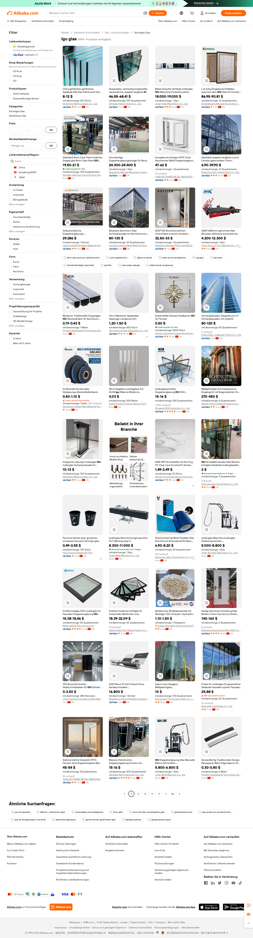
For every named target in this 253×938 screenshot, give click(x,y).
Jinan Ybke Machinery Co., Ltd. (171, 103)
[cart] (192, 13)
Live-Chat (160, 850)
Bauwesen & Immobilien (87, 32)
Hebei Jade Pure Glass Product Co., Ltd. (129, 630)
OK (51, 129)
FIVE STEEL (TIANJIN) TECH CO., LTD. (221, 335)
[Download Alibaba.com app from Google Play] (234, 907)
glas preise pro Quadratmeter (216, 812)
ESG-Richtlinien (15, 856)
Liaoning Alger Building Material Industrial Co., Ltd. (83, 245)
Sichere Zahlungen (66, 843)
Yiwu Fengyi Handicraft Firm (78, 552)
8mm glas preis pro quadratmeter (83, 257)
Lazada (123, 922)
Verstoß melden (163, 879)
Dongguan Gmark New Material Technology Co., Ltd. (83, 406)
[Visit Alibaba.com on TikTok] (240, 883)
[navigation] (33, 413)
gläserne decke (144, 257)
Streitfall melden (163, 856)
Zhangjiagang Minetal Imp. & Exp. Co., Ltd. (221, 103)
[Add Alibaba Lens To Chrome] (61, 907)
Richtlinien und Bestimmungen (72, 879)
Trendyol (160, 922)
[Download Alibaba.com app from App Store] (209, 907)
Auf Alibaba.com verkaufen (218, 843)
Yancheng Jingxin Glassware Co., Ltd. (128, 330)
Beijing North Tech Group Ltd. (78, 625)
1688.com (88, 922)
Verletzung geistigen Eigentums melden (172, 871)
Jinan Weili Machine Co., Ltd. (124, 555)
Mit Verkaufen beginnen (216, 850)
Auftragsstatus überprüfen (218, 856)
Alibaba (65, 32)
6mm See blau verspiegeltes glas (149, 812)
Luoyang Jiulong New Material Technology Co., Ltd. (129, 245)
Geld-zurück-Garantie (67, 850)
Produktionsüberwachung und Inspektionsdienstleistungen (72, 871)
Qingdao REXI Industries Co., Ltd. (172, 408)
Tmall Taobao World (106, 922)
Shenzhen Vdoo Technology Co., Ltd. (174, 557)
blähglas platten (133, 819)
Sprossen (218, 257)
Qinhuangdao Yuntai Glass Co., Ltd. (219, 484)
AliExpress (74, 922)
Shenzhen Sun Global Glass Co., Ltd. (220, 172)
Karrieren (12, 863)
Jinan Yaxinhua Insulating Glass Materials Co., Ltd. (83, 699)
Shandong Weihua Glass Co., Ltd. (80, 103)
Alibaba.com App (185, 907)
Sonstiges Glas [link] (142, 32)
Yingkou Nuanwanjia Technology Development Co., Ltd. (83, 330)
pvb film (108, 265)
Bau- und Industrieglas (117, 32)
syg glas (200, 257)
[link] (248, 905)
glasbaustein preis (183, 812)
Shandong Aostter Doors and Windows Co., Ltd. (175, 245)
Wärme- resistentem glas (52, 812)
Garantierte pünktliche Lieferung (73, 856)
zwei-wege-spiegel (131, 265)
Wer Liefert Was (176, 922)
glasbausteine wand (161, 819)
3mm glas (118, 812)
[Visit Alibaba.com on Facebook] (206, 883)
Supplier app (119, 907)
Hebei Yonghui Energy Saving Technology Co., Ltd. (129, 403)
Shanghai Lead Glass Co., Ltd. (217, 706)
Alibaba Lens (14, 907)
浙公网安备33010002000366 (183, 932)
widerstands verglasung (161, 265)
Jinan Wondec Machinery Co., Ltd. (219, 552)
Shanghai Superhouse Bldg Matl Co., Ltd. (221, 630)
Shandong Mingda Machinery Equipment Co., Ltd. (129, 172)
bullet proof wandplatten (174, 257)
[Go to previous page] (124, 794)
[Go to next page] (179, 794)
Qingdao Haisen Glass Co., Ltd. (125, 103)
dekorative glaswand (66, 819)
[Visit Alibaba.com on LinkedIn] (213, 883)
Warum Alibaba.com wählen (21, 843)
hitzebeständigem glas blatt (80, 265)
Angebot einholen (114, 850)
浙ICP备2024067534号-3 (214, 932)
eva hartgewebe (22, 812)
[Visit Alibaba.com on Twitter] (220, 883)
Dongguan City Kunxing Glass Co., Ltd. (175, 699)
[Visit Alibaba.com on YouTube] (233, 883)
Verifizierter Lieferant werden (219, 863)
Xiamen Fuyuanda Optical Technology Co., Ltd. (175, 476)
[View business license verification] (157, 933)
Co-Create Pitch (15, 850)
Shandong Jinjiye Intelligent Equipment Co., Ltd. (129, 699)
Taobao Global (137, 922)
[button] (145, 13)
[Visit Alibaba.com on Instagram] (226, 883)
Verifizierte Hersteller (116, 843)
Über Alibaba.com (17, 836)
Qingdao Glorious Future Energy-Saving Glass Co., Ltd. (83, 175)
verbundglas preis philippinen (89, 812)
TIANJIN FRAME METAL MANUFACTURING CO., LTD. (175, 176)
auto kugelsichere (118, 257)
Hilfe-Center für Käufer (167, 843)
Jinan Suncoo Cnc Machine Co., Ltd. (220, 245)
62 (172, 794)
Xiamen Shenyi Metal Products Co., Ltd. (221, 403)
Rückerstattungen (164, 863)
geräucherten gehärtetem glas (101, 819)
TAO (150, 922)
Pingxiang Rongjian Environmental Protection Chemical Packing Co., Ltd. (175, 625)
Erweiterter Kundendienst (70, 863)
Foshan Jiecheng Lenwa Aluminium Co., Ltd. (175, 333)
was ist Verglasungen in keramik (30, 819)
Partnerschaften (212, 870)
